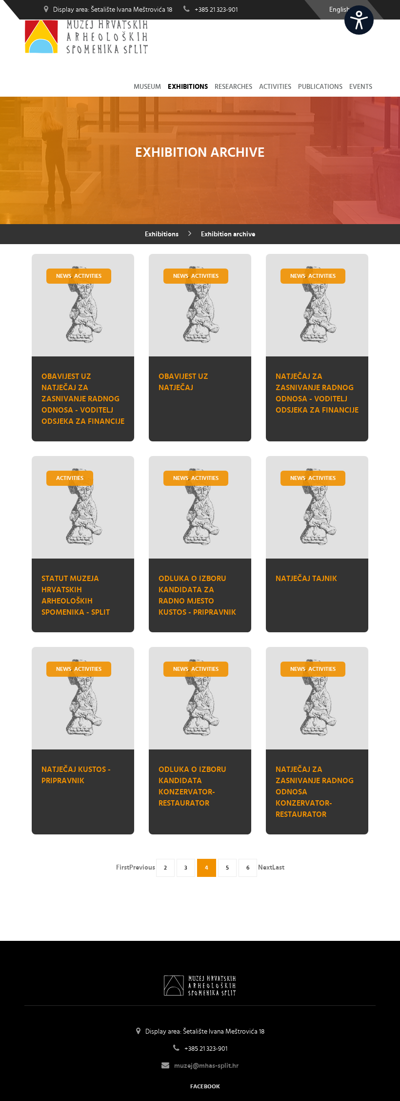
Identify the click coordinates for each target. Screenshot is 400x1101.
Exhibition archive (228, 234)
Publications (320, 86)
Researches (233, 86)
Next (265, 867)
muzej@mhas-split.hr (206, 1065)
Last (278, 867)
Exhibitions (188, 86)
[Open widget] (359, 20)
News (63, 276)
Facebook (205, 1086)
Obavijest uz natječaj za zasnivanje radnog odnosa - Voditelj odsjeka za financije (82, 399)
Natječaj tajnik (306, 578)
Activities (275, 86)
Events (360, 86)
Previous (142, 867)
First (122, 867)
